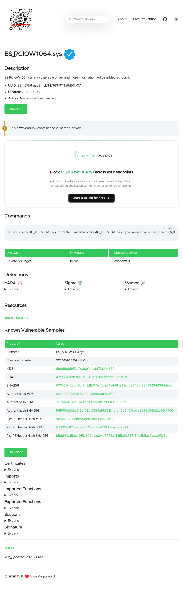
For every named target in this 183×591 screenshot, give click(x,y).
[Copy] (155, 222)
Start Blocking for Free (89, 197)
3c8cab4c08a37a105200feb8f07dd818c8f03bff (91, 402)
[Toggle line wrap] (168, 222)
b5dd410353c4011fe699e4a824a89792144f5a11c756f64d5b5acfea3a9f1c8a (111, 435)
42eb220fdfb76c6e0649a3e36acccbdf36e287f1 (91, 377)
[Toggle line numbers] (162, 222)
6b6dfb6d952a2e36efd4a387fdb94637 (85, 368)
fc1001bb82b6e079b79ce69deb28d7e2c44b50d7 (93, 427)
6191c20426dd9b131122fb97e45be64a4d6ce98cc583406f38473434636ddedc (114, 385)
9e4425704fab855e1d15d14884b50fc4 (84, 419)
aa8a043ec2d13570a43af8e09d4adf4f (85, 394)
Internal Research (16, 318)
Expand (13, 289)
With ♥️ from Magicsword (36, 576)
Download (16, 109)
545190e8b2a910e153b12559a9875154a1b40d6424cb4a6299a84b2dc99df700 (114, 410)
